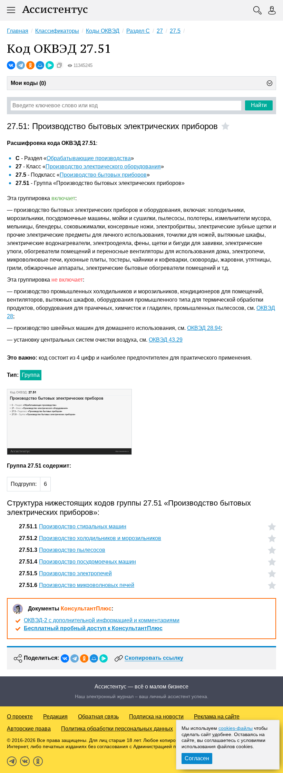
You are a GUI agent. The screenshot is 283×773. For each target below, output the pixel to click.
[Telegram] (21, 65)
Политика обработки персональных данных (117, 729)
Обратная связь (98, 717)
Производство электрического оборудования (103, 166)
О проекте (20, 717)
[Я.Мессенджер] (50, 65)
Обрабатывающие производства (89, 158)
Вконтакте (25, 761)
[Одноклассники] (30, 65)
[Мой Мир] (40, 65)
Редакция (55, 717)
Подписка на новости (156, 717)
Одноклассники (38, 761)
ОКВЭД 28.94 (204, 328)
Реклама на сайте (217, 717)
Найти (259, 105)
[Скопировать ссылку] (59, 65)
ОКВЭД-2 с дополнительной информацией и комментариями (101, 620)
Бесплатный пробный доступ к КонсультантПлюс (93, 628)
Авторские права (29, 729)
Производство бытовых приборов (103, 175)
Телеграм (12, 761)
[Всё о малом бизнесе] (55, 10)
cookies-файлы (235, 728)
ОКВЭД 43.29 (166, 340)
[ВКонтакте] (11, 65)
